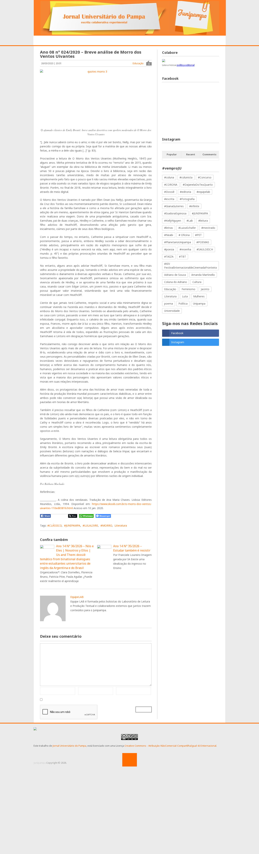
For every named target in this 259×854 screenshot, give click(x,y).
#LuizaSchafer (187, 228)
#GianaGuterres (174, 206)
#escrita (169, 199)
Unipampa (199, 303)
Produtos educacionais (121, 40)
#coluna (169, 177)
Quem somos (66, 40)
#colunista (186, 177)
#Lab (190, 220)
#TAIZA (168, 256)
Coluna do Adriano (175, 282)
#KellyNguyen (172, 220)
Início (44, 40)
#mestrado (208, 228)
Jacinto (205, 289)
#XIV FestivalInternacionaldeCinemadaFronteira (190, 265)
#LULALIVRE (90, 525)
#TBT (182, 256)
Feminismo (188, 289)
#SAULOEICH (205, 249)
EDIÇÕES (202, 40)
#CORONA (170, 184)
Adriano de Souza (175, 275)
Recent (190, 154)
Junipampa (40, 762)
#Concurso (204, 177)
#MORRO (106, 525)
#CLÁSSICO (54, 525)
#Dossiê (169, 192)
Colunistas (181, 40)
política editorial (186, 65)
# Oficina (184, 235)
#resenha (185, 249)
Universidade (172, 311)
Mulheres (199, 296)
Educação (138, 63)
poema (168, 303)
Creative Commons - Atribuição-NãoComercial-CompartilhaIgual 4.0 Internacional (170, 745)
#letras (168, 228)
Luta (185, 296)
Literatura (121, 525)
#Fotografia (187, 199)
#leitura (203, 220)
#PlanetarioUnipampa (177, 242)
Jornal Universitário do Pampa (69, 745)
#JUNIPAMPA (72, 525)
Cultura (196, 282)
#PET (198, 235)
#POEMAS (202, 242)
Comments (209, 154)
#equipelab (203, 192)
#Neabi (168, 235)
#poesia (169, 249)
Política (183, 303)
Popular (172, 154)
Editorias (89, 40)
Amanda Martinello (203, 275)
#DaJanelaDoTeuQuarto (198, 184)
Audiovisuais (156, 40)
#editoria (185, 192)
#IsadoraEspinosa (175, 213)
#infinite (194, 206)
